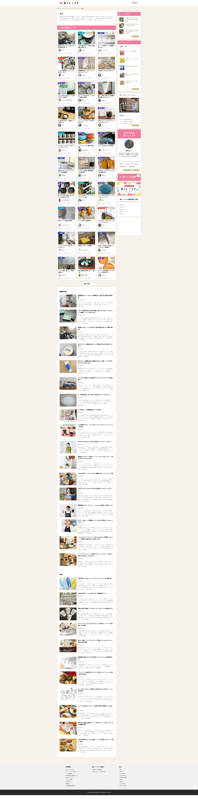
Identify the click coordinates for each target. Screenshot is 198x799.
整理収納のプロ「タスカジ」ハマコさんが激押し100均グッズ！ (95, 505)
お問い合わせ (68, 781)
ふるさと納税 (122, 773)
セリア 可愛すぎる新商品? (84, 220)
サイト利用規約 (69, 773)
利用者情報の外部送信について (72, 775)
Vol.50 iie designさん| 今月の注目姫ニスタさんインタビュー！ (95, 441)
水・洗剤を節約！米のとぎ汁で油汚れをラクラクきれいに (94, 394)
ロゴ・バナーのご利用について (72, 771)
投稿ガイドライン (69, 777)
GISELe (121, 779)
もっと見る (135, 36)
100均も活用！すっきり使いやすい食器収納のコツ (92, 593)
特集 (121, 769)
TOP (58, 8)
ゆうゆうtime (122, 783)
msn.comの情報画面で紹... (126, 119)
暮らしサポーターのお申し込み (99, 771)
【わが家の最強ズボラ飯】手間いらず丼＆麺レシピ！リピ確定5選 (131, 32)
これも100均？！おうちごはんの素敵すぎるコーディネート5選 (95, 473)
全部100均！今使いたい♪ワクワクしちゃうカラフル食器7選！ (95, 578)
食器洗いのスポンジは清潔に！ (85, 245)
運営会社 (67, 783)
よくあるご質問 (69, 779)
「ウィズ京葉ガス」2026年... (126, 121)
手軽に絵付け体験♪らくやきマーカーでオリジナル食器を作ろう (95, 608)
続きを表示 (87, 283)
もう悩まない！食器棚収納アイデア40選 (89, 409)
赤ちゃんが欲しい (123, 785)
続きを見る (81, 306)
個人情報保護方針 (69, 785)
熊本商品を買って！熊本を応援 (127, 166)
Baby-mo (121, 781)
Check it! (121, 771)
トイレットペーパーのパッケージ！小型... (129, 161)
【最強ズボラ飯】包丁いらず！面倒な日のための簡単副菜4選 (131, 20)
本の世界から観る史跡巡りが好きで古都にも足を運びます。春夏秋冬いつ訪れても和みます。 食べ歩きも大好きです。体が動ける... (129, 155)
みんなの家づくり (123, 775)
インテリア (63, 8)
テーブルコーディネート (73, 8)
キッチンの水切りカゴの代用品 (105, 145)
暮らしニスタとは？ (70, 769)
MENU (135, 3)
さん (129, 150)
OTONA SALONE (123, 777)
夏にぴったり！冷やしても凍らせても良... (129, 163)
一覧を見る (136, 170)
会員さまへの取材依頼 (97, 769)
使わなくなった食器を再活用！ (65, 220)
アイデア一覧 (127, 170)
